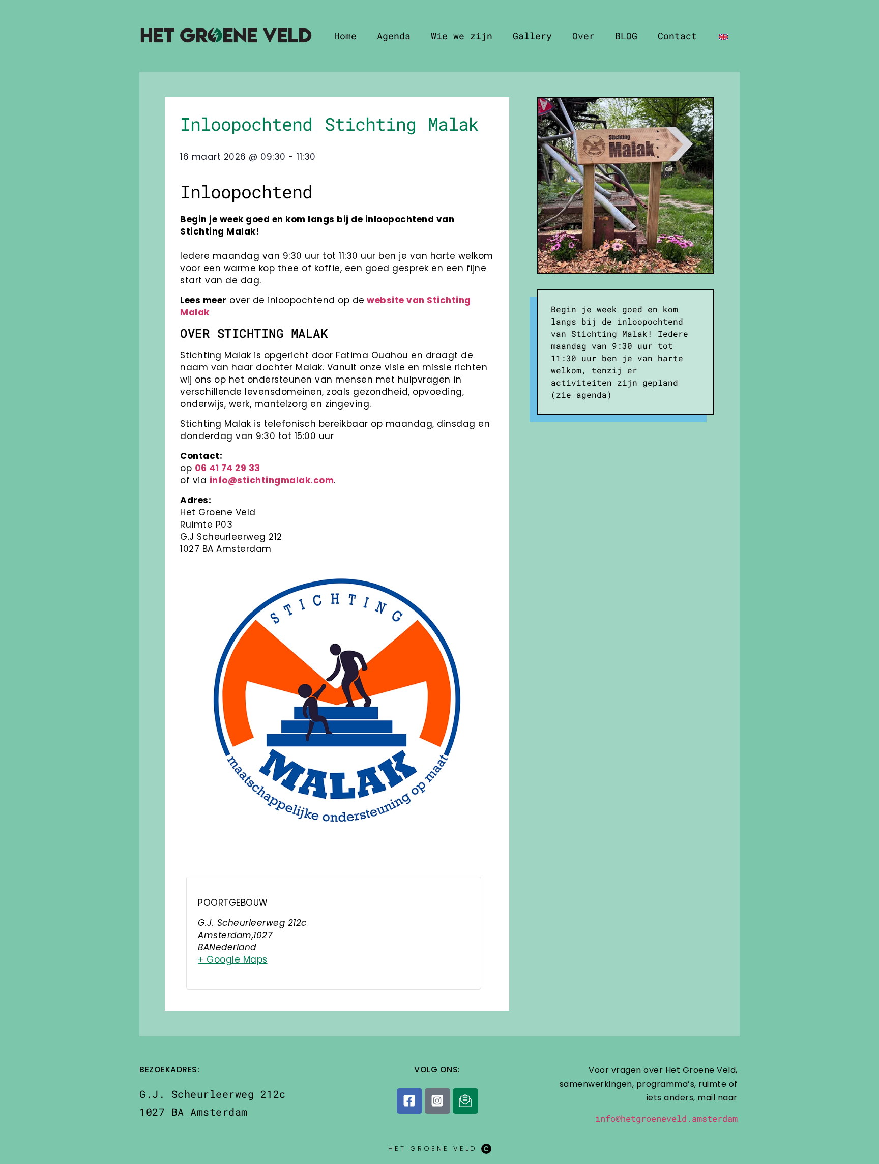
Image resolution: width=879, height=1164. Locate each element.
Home (345, 36)
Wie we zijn (461, 36)
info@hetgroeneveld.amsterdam (666, 1118)
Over (583, 36)
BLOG (626, 36)
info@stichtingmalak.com (272, 480)
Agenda (394, 36)
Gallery (532, 36)
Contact (677, 36)
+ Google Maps (233, 959)
